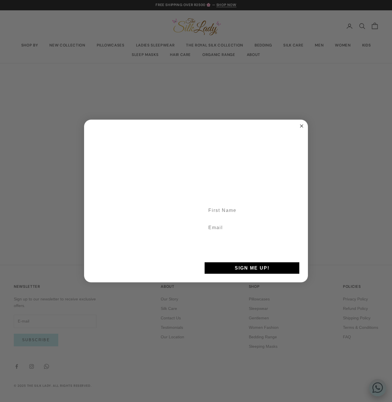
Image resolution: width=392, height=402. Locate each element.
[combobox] (213, 250)
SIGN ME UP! (252, 267)
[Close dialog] (301, 121)
